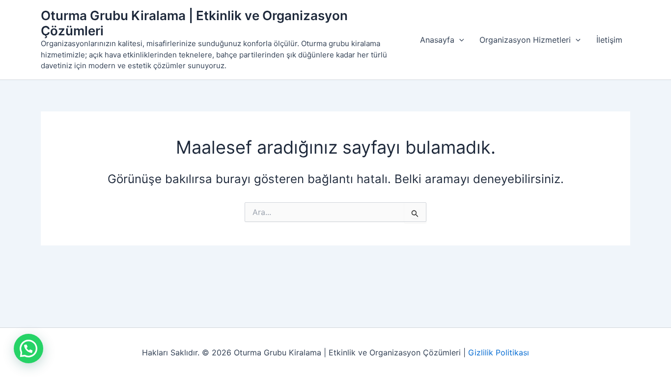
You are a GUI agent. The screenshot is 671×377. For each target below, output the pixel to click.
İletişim (609, 40)
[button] (459, 39)
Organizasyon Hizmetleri (525, 40)
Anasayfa (437, 40)
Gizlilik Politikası (498, 352)
